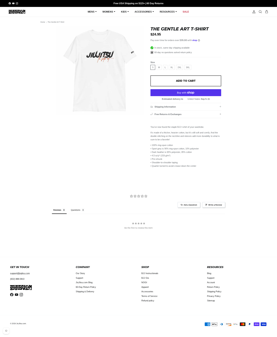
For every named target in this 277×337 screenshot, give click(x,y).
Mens (91, 12)
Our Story (80, 273)
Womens (107, 12)
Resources (167, 12)
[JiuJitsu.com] (17, 12)
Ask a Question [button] (190, 204)
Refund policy (147, 300)
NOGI (144, 282)
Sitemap (211, 300)
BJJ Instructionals (149, 273)
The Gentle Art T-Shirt (56, 22)
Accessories (143, 12)
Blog (209, 273)
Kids (124, 12)
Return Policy (213, 287)
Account (211, 282)
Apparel (145, 287)
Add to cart (186, 80)
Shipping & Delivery (85, 291)
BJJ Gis (145, 278)
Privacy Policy (214, 296)
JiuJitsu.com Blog (84, 282)
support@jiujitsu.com (20, 273)
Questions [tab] (75, 210)
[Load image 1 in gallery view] (100, 70)
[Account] (253, 12)
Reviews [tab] (57, 210)
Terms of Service (149, 296)
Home (42, 22)
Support (79, 278)
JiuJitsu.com (21, 324)
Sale (186, 12)
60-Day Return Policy (86, 287)
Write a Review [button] (215, 204)
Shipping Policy (214, 291)
